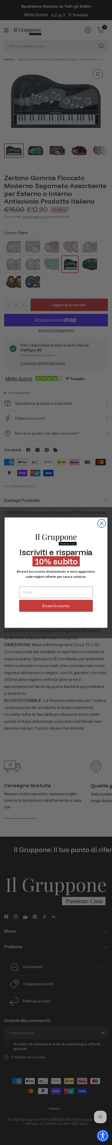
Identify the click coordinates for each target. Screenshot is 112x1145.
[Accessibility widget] (103, 1136)
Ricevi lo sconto (55, 605)
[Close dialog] (101, 523)
